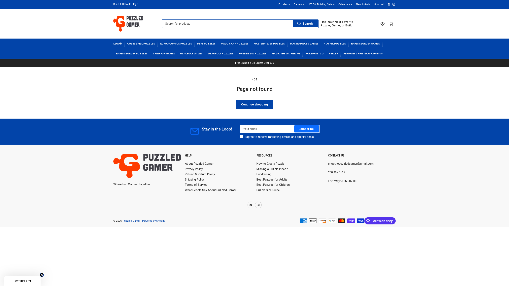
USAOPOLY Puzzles (220, 53)
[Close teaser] (42, 275)
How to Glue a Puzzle (270, 163)
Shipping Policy (194, 179)
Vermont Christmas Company (363, 53)
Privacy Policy (194, 169)
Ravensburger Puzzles (132, 53)
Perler (333, 53)
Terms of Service (196, 184)
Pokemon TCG (314, 53)
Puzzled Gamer (131, 220)
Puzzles (283, 4)
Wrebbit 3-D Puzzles (252, 53)
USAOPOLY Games (191, 53)
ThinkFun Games (164, 53)
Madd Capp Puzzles (234, 43)
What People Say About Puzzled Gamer (210, 190)
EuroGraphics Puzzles (176, 43)
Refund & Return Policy (200, 174)
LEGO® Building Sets (320, 4)
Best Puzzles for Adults (272, 179)
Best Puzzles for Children (273, 184)
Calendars (344, 4)
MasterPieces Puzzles (269, 43)
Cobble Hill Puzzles (141, 43)
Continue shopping (254, 104)
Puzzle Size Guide (268, 190)
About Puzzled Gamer (199, 163)
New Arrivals (363, 4)
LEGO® (117, 43)
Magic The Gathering (286, 53)
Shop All (379, 4)
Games (298, 4)
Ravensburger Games (365, 43)
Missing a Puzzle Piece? (272, 169)
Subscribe (306, 129)
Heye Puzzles (206, 43)
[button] (22, 281)
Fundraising (263, 174)
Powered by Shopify (153, 220)
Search (308, 23)
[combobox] (240, 23)
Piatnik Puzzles (335, 43)
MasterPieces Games (304, 43)
